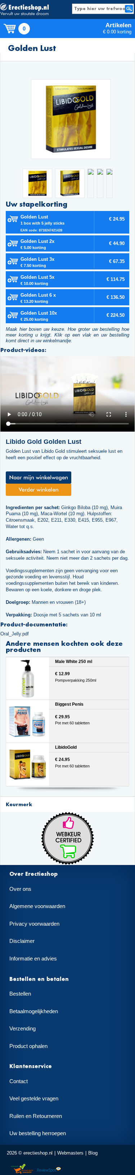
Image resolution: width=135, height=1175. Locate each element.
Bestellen (20, 994)
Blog (93, 1153)
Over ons (20, 889)
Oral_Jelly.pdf (14, 633)
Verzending (22, 1028)
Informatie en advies (33, 959)
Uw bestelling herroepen (37, 1133)
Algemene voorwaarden (37, 906)
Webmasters (70, 1153)
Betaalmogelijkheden (33, 1011)
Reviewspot (49, 1169)
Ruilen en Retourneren (35, 1116)
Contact (18, 1081)
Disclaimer (22, 941)
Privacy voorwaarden (34, 924)
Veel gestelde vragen (33, 1098)
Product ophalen (28, 1046)
